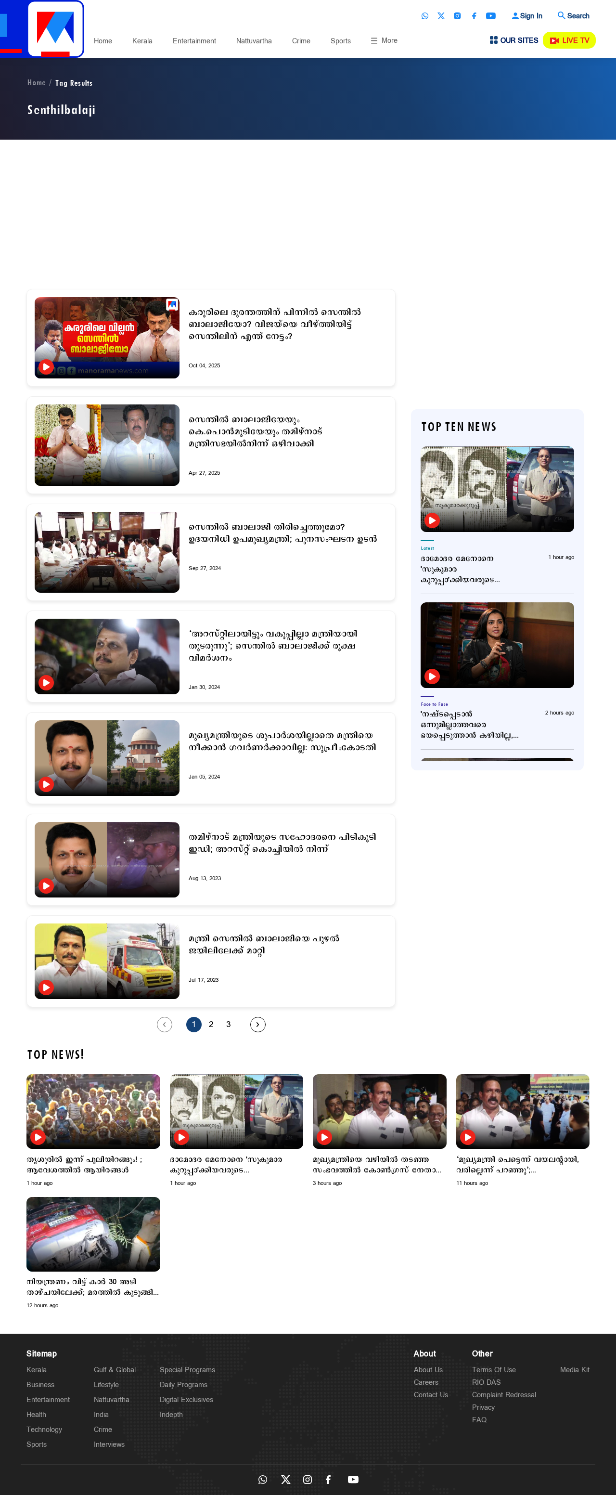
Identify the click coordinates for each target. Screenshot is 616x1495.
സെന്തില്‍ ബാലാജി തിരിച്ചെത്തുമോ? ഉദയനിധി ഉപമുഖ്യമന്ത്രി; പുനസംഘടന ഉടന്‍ (283, 533)
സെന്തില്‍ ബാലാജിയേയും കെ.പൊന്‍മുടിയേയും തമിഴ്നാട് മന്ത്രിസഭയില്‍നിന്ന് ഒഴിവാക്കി (255, 432)
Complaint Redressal (504, 1395)
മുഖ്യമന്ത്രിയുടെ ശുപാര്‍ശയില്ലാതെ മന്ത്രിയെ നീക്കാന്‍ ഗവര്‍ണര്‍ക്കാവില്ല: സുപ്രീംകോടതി (282, 742)
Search (578, 16)
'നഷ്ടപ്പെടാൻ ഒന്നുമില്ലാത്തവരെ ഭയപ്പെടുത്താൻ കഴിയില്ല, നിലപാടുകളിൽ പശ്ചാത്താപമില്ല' (467, 725)
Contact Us (431, 1395)
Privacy (483, 1408)
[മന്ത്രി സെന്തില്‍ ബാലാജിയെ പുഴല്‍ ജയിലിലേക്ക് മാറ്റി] (107, 961)
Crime (301, 41)
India (101, 1415)
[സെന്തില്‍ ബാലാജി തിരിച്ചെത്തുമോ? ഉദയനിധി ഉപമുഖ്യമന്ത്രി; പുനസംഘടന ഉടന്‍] (107, 552)
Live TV (576, 41)
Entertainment (194, 41)
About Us (428, 1370)
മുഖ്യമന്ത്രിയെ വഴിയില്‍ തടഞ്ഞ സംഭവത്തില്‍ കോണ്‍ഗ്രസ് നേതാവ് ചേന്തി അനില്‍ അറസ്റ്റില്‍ (378, 1165)
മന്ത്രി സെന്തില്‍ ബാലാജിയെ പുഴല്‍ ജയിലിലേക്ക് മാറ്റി (264, 945)
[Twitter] (441, 16)
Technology (44, 1430)
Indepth (171, 1415)
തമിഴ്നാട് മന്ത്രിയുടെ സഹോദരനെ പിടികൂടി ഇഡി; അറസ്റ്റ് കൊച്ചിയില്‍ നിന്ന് (282, 844)
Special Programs (187, 1370)
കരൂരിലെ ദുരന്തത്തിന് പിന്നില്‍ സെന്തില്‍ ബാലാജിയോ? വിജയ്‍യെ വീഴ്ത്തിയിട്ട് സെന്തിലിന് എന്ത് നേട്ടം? (275, 325)
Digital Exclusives (186, 1400)
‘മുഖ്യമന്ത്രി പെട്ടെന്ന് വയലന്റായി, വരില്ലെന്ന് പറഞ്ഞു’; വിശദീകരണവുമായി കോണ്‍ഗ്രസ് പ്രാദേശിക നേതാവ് (518, 1165)
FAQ (479, 1420)
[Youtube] (491, 16)
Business (40, 1385)
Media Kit (575, 1370)
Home (103, 41)
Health (36, 1415)
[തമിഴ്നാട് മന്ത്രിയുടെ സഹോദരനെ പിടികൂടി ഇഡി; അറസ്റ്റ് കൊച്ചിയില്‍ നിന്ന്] (107, 859)
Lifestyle (106, 1385)
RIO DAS (486, 1383)
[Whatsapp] (425, 16)
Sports (341, 41)
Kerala (142, 41)
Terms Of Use (494, 1370)
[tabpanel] (93, 1130)
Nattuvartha (254, 41)
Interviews (109, 1445)
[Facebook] (474, 16)
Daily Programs (183, 1385)
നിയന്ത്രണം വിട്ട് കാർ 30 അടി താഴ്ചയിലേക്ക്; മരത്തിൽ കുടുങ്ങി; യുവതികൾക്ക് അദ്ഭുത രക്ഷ (90, 1287)
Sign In (531, 16)
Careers (426, 1383)
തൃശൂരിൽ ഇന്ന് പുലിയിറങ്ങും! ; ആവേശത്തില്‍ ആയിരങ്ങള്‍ (84, 1165)
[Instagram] (457, 16)
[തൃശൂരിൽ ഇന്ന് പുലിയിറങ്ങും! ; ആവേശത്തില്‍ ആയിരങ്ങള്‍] (93, 1111)
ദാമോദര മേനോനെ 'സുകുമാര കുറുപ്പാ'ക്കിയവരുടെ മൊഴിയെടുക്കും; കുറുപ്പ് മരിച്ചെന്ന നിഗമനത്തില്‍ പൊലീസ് (465, 569)
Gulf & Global (115, 1370)
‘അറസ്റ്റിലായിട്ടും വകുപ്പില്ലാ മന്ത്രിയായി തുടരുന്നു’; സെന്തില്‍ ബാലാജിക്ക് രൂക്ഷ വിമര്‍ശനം (273, 646)
